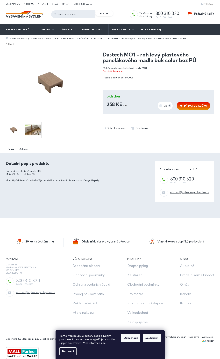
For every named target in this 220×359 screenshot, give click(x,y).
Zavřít (120, 124)
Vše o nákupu (13, 4)
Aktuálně (43, 4)
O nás (55, 4)
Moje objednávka (83, 4)
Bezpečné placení (86, 266)
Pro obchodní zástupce (145, 303)
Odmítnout (131, 337)
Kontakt (65, 4)
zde (103, 343)
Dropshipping (137, 266)
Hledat (104, 13)
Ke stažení (135, 275)
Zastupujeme (137, 322)
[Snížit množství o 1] (160, 105)
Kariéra (185, 294)
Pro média (135, 294)
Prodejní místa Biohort (197, 275)
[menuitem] (19, 29)
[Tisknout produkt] (139, 128)
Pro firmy (29, 4)
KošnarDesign (178, 336)
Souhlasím (151, 337)
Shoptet (209, 340)
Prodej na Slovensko (88, 294)
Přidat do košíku (195, 105)
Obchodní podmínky (89, 275)
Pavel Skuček (207, 336)
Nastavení (68, 351)
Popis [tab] (11, 148)
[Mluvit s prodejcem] (114, 128)
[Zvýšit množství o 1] (169, 105)
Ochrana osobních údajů (91, 284)
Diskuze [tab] (23, 148)
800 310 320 (182, 179)
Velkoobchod (137, 313)
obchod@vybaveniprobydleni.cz (189, 192)
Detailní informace (113, 71)
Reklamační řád (85, 303)
